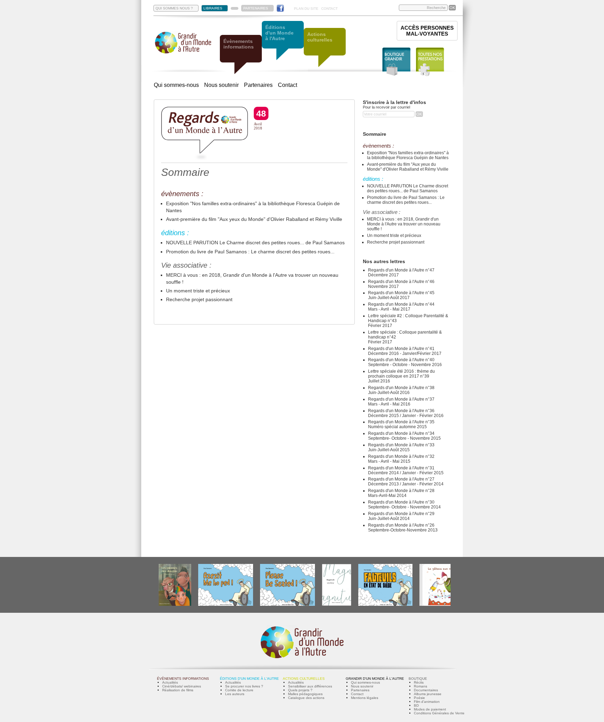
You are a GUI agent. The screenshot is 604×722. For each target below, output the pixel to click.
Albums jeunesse (427, 694)
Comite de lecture (239, 690)
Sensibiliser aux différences (310, 686)
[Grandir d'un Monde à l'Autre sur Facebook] (280, 8)
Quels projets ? (300, 690)
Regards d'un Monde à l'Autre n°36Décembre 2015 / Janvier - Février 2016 (406, 413)
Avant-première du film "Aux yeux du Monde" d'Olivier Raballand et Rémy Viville (254, 219)
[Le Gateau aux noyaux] (440, 604)
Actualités (170, 682)
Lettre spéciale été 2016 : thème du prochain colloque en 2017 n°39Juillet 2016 (401, 376)
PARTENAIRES (255, 8)
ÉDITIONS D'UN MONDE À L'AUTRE (249, 678)
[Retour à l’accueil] (183, 53)
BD (416, 705)
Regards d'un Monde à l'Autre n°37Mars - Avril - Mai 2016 (401, 402)
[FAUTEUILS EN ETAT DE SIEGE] (385, 604)
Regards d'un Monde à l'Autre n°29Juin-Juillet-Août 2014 (401, 516)
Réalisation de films (177, 690)
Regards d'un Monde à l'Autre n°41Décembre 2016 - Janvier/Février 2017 (404, 351)
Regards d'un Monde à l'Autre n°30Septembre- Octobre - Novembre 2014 (404, 504)
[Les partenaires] (234, 8)
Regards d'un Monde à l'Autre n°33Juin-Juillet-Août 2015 (401, 447)
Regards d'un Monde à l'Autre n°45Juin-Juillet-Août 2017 (401, 295)
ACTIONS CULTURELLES (304, 678)
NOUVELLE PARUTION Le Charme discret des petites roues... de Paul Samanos (255, 242)
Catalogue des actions (306, 698)
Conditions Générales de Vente (439, 713)
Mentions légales (364, 698)
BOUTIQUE (418, 678)
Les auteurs (234, 694)
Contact (287, 85)
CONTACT (329, 8)
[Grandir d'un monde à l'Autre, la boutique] (396, 61)
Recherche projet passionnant (199, 299)
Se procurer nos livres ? (244, 686)
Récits (419, 682)
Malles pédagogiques (305, 694)
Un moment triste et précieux (198, 290)
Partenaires (258, 85)
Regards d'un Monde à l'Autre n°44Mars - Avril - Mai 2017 (401, 307)
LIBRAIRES (212, 8)
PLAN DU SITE (306, 8)
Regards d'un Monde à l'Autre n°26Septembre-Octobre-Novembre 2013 (403, 528)
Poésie (419, 698)
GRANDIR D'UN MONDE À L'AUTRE (375, 678)
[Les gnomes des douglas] (175, 604)
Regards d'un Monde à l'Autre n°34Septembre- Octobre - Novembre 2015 (404, 436)
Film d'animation (427, 702)
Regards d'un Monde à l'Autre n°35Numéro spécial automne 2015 (401, 424)
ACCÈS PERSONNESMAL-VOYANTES (427, 31)
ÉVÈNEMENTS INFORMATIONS (183, 678)
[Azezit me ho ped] (226, 604)
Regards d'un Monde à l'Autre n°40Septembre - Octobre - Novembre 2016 (405, 362)
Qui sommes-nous (176, 85)
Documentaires (426, 690)
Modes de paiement (430, 709)
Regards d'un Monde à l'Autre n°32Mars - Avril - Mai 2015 (401, 459)
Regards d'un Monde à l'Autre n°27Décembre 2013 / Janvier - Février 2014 (406, 481)
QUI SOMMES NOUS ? (174, 8)
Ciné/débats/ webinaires (181, 686)
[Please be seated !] (287, 604)
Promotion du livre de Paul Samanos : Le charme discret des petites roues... (250, 251)
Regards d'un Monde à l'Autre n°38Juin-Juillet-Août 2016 (401, 390)
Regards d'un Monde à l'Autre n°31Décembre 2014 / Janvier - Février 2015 (406, 470)
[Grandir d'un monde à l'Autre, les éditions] (283, 41)
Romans (420, 686)
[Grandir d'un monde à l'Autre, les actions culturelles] (325, 48)
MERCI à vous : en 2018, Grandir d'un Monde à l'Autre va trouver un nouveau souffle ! (403, 224)
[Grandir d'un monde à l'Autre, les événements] (241, 55)
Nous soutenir (221, 85)
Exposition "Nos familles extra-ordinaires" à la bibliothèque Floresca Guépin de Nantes (408, 155)
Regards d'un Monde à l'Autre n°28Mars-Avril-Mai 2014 (401, 493)
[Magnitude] (336, 604)
